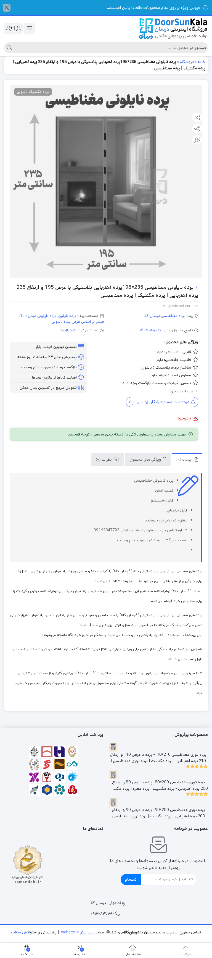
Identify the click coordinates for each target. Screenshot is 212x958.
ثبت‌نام (131, 879)
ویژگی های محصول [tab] (145, 460)
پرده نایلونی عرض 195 (38, 316)
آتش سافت (20, 932)
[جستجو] (9, 47)
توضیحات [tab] (185, 460)
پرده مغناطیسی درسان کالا (165, 316)
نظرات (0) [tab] (104, 460)
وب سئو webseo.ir (77, 932)
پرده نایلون (67, 316)
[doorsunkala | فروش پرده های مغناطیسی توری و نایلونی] (173, 28)
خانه (201, 62)
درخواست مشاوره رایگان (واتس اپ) (159, 402)
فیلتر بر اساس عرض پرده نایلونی (78, 321)
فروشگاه (187, 62)
